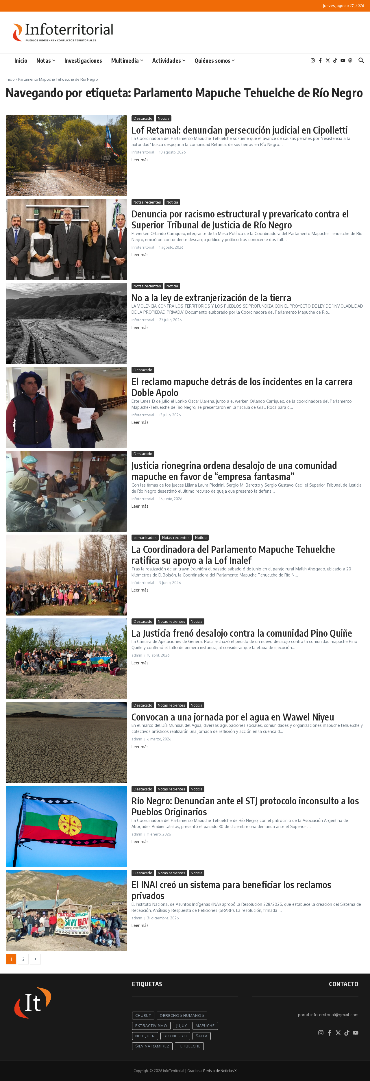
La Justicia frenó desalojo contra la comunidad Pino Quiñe (242, 633)
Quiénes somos (212, 60)
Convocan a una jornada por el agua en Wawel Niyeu (233, 716)
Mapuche (205, 1025)
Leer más (140, 159)
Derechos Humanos (182, 1015)
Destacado (143, 118)
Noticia (163, 118)
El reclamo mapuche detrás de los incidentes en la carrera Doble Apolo (242, 387)
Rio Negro (175, 1036)
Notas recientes (147, 202)
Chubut (143, 1015)
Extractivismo (151, 1025)
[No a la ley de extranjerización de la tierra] (66, 323)
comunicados (145, 537)
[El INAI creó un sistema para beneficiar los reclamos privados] (66, 910)
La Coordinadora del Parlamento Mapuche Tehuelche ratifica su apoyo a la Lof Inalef (233, 554)
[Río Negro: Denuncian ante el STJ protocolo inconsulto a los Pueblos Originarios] (66, 826)
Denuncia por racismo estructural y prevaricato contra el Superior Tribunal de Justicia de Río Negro (240, 219)
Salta (202, 1036)
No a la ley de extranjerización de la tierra (211, 297)
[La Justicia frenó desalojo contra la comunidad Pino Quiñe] (66, 658)
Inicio (20, 60)
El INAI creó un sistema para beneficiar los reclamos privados (231, 890)
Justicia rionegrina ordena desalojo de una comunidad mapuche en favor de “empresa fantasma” (234, 470)
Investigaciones (83, 60)
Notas (43, 60)
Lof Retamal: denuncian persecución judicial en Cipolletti (240, 130)
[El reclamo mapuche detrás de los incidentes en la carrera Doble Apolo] (66, 407)
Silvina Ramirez (152, 1046)
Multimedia (125, 60)
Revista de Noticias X (219, 1071)
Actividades (166, 60)
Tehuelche (189, 1046)
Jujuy (181, 1025)
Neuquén (145, 1036)
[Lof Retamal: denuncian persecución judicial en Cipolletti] (66, 155)
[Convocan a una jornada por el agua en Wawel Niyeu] (66, 742)
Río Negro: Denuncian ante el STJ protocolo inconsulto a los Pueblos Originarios (245, 806)
